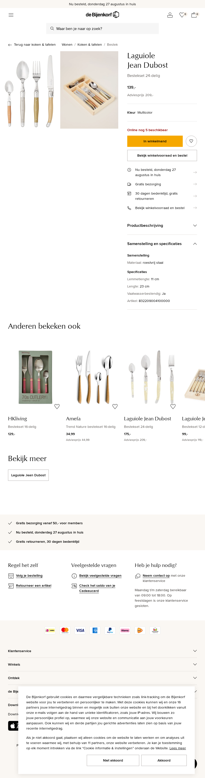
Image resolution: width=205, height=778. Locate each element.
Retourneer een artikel (33, 585)
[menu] (11, 15)
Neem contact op (156, 575)
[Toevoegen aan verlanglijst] (191, 141)
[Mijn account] (170, 15)
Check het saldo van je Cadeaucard (97, 588)
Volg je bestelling (29, 575)
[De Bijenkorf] (102, 14)
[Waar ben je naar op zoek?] (52, 28)
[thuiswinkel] (155, 633)
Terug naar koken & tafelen (35, 44)
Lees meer (178, 748)
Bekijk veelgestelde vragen (100, 575)
